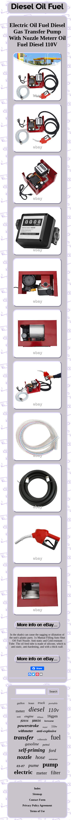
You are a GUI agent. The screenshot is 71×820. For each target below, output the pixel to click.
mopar (45, 727)
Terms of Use (37, 811)
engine (29, 716)
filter (55, 772)
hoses (31, 703)
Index (37, 788)
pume (33, 765)
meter (41, 772)
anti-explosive (46, 731)
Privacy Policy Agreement (37, 805)
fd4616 (36, 720)
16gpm (52, 716)
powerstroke (28, 725)
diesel (36, 709)
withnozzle (42, 739)
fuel (56, 737)
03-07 (21, 766)
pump (50, 764)
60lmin (40, 717)
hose (40, 757)
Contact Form (37, 799)
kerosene (49, 720)
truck (41, 703)
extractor (53, 759)
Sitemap (37, 794)
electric (23, 772)
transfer (24, 737)
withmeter (25, 731)
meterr (20, 711)
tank (19, 716)
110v (53, 710)
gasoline (32, 744)
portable (53, 703)
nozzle (24, 757)
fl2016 (24, 720)
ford (52, 750)
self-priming (32, 750)
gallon (21, 703)
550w (54, 726)
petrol (46, 744)
